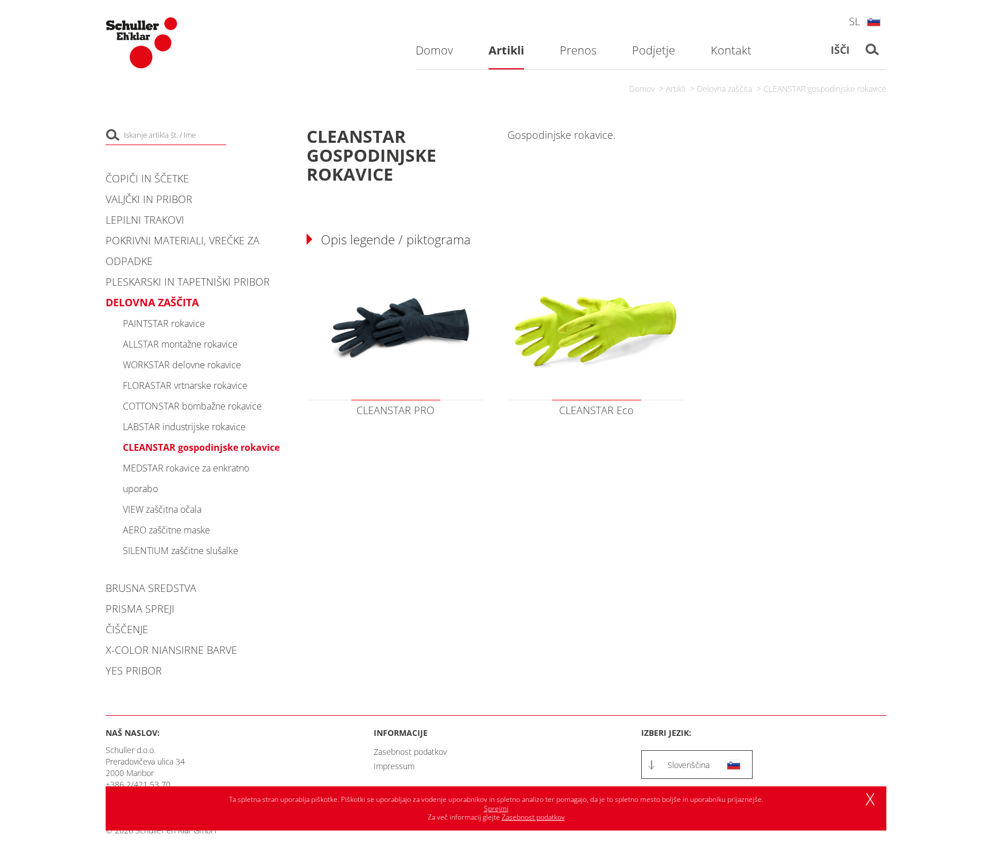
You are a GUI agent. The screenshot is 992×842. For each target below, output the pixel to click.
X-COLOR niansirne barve (171, 650)
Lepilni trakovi (145, 220)
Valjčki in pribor (149, 199)
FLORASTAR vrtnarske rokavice (185, 385)
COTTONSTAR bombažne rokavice (192, 406)
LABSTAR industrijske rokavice (184, 426)
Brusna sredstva (151, 588)
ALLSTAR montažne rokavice (180, 344)
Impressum (394, 766)
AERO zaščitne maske (166, 530)
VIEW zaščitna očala (162, 509)
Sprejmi (496, 808)
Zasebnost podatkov (410, 751)
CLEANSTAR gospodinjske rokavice (825, 88)
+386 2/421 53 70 (138, 784)
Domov (641, 88)
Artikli (675, 88)
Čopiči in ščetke (147, 178)
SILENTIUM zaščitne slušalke (180, 550)
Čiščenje (127, 629)
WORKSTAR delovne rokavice (182, 364)
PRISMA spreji (140, 608)
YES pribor (134, 670)
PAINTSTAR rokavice (164, 323)
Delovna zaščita (724, 88)
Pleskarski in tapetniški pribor (188, 282)
